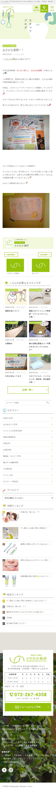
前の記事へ (11, 255)
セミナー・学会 (10, 481)
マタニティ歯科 (42, 755)
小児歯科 (29, 755)
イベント (8, 475)
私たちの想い (9, 742)
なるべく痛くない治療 (13, 745)
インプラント (20, 759)
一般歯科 (7, 755)
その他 (7, 469)
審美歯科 (7, 759)
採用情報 (32, 729)
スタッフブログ (10, 732)
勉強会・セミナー (12, 456)
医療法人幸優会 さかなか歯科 (8, 12)
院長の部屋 (9, 437)
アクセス (22, 729)
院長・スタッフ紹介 (34, 726)
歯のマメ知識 (10, 462)
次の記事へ (44, 255)
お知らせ (8, 418)
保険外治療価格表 (11, 762)
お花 (7, 450)
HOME (6, 726)
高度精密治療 (32, 745)
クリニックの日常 (12, 431)
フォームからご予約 (30, 707)
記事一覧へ (28, 390)
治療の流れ (17, 726)
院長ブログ (44, 729)
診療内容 (6, 752)
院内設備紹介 (9, 729)
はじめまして (10, 424)
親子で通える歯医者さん (28, 742)
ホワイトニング (35, 759)
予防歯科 (18, 755)
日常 (6, 443)
